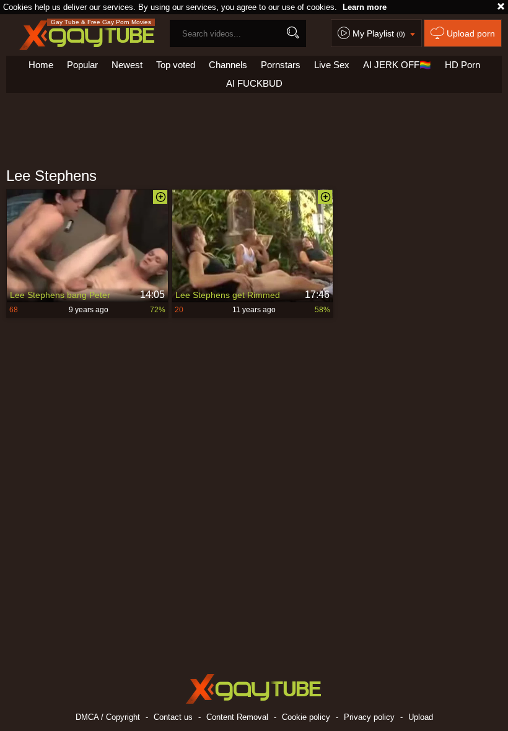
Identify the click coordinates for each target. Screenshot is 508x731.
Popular (82, 64)
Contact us (173, 717)
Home (40, 64)
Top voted (175, 64)
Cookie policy (306, 717)
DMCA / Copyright (108, 717)
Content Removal (237, 717)
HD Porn (462, 64)
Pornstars (280, 64)
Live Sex (331, 64)
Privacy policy (369, 717)
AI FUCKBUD (254, 83)
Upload (420, 717)
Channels (228, 64)
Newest (127, 64)
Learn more (365, 7)
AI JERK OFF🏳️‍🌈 (397, 64)
